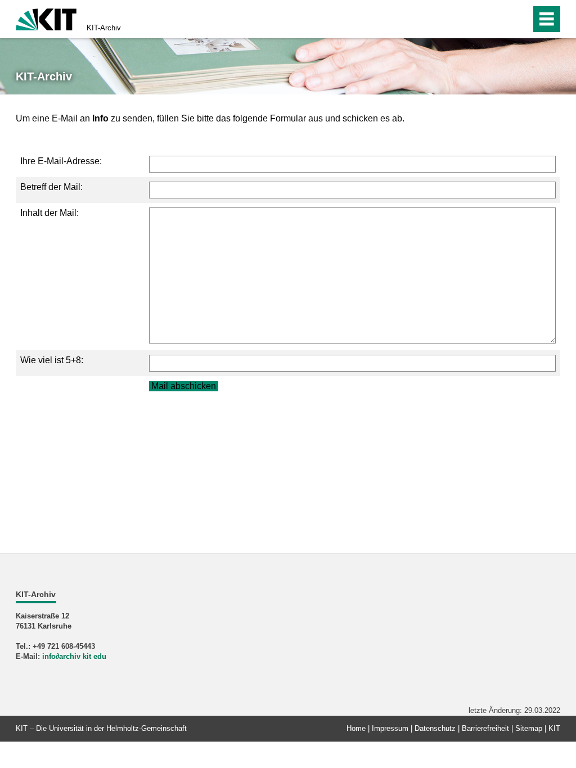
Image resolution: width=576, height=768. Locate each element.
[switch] (498, 19)
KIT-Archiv (104, 28)
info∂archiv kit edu (74, 656)
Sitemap (528, 728)
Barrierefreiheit (485, 728)
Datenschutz (435, 728)
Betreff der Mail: (51, 187)
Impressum (390, 728)
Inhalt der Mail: (49, 213)
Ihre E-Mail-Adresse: (61, 161)
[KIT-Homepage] (46, 18)
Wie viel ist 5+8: (51, 360)
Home (356, 728)
